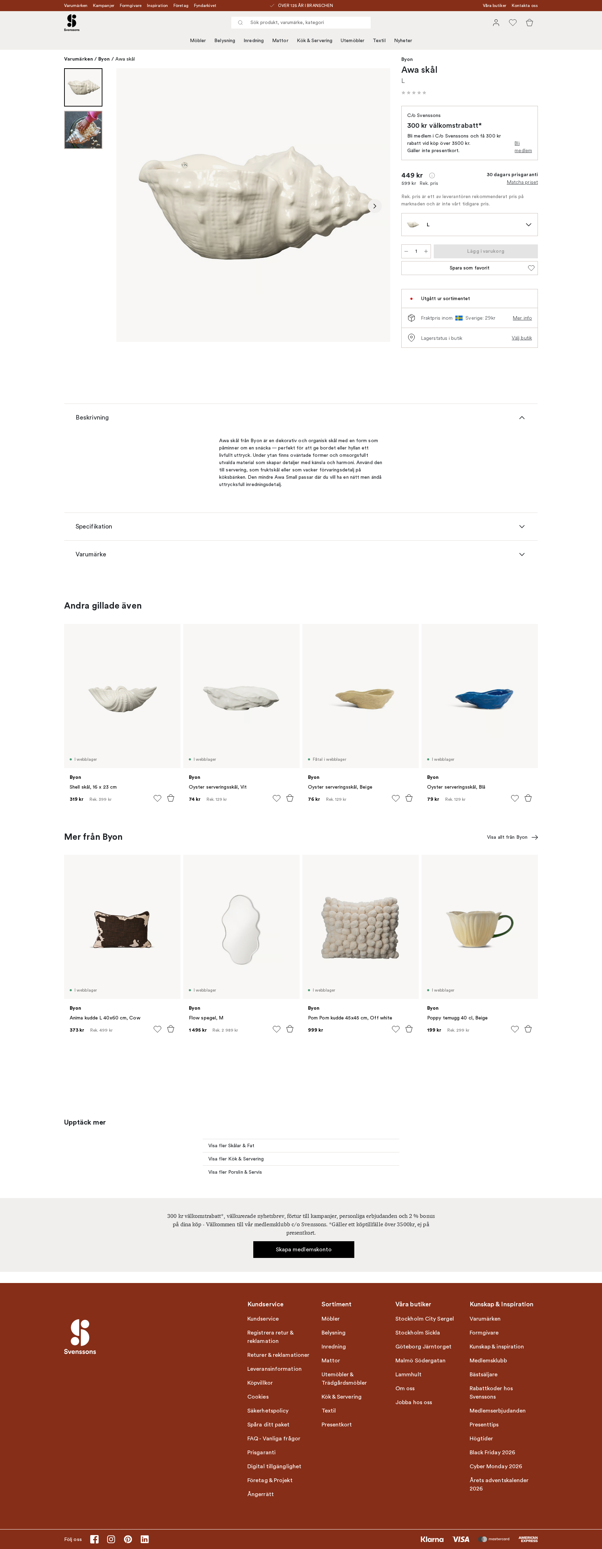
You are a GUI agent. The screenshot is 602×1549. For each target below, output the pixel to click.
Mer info (522, 318)
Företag (180, 5)
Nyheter (403, 40)
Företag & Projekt (270, 1480)
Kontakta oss (525, 5)
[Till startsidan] (71, 22)
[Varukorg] (529, 22)
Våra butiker (494, 5)
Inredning (254, 40)
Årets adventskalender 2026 (499, 1484)
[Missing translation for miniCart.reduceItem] (406, 251)
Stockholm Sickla (417, 1333)
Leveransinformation (274, 1369)
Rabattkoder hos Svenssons (491, 1392)
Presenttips (484, 1425)
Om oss (405, 1388)
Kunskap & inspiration (497, 1347)
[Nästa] (375, 206)
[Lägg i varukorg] (171, 798)
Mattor (280, 40)
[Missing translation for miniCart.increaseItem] (426, 251)
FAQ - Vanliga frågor (273, 1438)
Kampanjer (103, 5)
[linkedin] (144, 1539)
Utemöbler (352, 40)
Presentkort (337, 1425)
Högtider (481, 1438)
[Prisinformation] (432, 175)
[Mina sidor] (496, 22)
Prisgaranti (261, 1452)
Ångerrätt (260, 1494)
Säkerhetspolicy (268, 1411)
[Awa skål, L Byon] (253, 205)
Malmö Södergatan (420, 1361)
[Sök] (240, 23)
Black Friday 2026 (493, 1452)
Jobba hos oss (413, 1402)
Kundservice (263, 1319)
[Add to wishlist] (157, 798)
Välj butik (522, 338)
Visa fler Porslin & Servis (235, 1172)
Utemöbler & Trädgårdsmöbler (344, 1378)
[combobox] (301, 23)
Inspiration (157, 5)
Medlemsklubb (488, 1361)
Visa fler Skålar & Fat (231, 1145)
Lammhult (408, 1374)
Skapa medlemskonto (304, 1249)
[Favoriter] (512, 22)
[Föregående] (132, 206)
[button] (413, 93)
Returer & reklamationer (278, 1355)
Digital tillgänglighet (274, 1466)
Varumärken (75, 5)
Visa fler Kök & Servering (236, 1158)
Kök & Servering (315, 40)
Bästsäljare (484, 1374)
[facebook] (94, 1539)
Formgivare (130, 5)
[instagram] (111, 1539)
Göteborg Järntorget (423, 1347)
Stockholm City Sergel (424, 1319)
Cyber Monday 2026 (496, 1466)
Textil (379, 40)
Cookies (258, 1397)
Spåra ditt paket (268, 1425)
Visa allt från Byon (507, 837)
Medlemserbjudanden (498, 1411)
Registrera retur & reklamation (270, 1337)
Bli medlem (523, 147)
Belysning (224, 40)
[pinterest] (128, 1539)
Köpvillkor (260, 1383)
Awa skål (125, 59)
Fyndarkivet (205, 5)
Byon (104, 59)
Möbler (198, 40)
